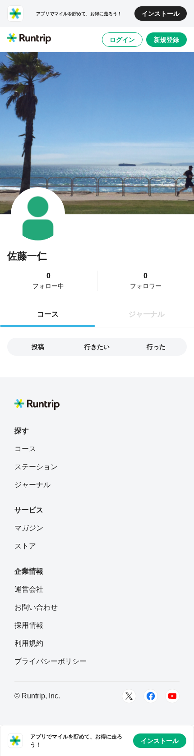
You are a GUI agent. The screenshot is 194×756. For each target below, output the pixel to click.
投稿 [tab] (38, 346)
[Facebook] (150, 696)
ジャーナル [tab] (147, 314)
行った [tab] (156, 346)
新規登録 (166, 39)
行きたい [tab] (97, 346)
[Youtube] (172, 696)
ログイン (122, 39)
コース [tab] (48, 314)
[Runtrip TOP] (29, 39)
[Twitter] (129, 696)
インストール (161, 13)
